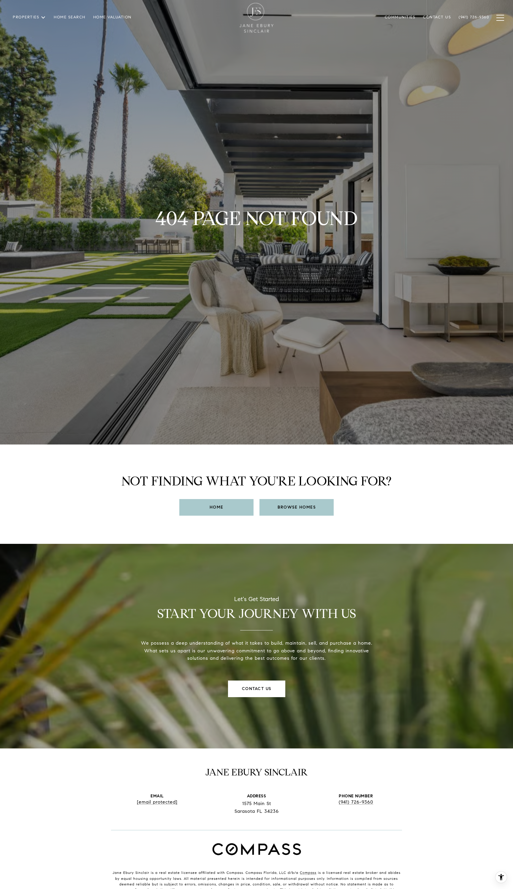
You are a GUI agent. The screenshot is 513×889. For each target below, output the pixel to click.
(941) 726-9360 (356, 802)
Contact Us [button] (256, 688)
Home (217, 507)
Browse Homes (297, 507)
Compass (308, 872)
